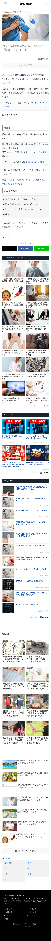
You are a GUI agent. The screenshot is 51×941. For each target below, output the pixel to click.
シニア (6, 879)
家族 (29, 868)
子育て (6, 868)
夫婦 (29, 863)
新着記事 (8, 909)
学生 (29, 874)
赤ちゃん (7, 237)
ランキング (32, 909)
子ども (6, 874)
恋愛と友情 (8, 863)
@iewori (28, 75)
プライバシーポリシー (31, 924)
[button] (4, 601)
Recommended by (39, 405)
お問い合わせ (17, 924)
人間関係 (7, 858)
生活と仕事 (32, 912)
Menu (5, 3)
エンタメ (31, 915)
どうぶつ (8, 915)
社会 (7, 919)
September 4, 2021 (35, 162)
